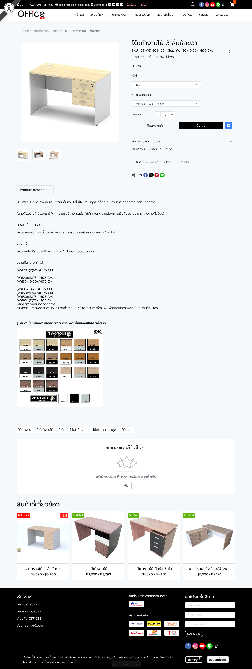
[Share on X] (151, 175)
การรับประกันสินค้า (29, 611)
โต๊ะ (61, 429)
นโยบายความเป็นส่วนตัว (42, 662)
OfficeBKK (151, 162)
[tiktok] (223, 4)
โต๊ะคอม (127, 429)
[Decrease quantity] (157, 114)
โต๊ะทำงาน (24, 429)
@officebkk (100, 5)
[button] (193, 4)
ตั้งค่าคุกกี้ (194, 659)
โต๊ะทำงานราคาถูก (104, 429)
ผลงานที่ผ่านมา (166, 15)
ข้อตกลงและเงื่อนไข (30, 625)
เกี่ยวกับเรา (187, 15)
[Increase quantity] (172, 114)
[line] (218, 4)
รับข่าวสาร (194, 633)
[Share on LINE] (162, 175)
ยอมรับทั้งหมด (218, 659)
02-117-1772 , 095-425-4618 (36, 5)
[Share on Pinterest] (156, 175)
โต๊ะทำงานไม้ (60, 31)
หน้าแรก (79, 15)
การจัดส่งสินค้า (27, 604)
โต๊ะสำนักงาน (78, 429)
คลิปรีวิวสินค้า (143, 15)
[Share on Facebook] (145, 175)
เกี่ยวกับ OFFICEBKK (31, 618)
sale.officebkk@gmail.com (74, 5)
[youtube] (212, 4)
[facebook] (201, 4)
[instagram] (207, 4)
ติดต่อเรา (204, 15)
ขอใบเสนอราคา (224, 15)
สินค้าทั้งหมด (118, 15)
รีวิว (126, 485)
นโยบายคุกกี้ (69, 662)
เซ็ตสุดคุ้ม (96, 15)
